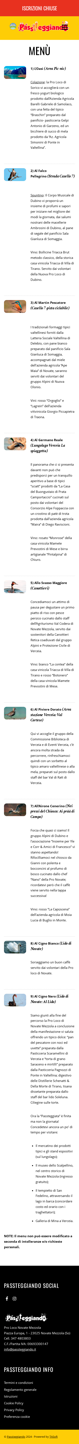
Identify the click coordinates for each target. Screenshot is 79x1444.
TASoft (54, 1437)
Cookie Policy (13, 1403)
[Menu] (65, 27)
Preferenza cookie (17, 1416)
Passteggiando (16, 1437)
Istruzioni (10, 1396)
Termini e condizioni (18, 1382)
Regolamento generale (20, 1389)
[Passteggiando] (39, 28)
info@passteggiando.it (20, 1349)
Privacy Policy (14, 1410)
